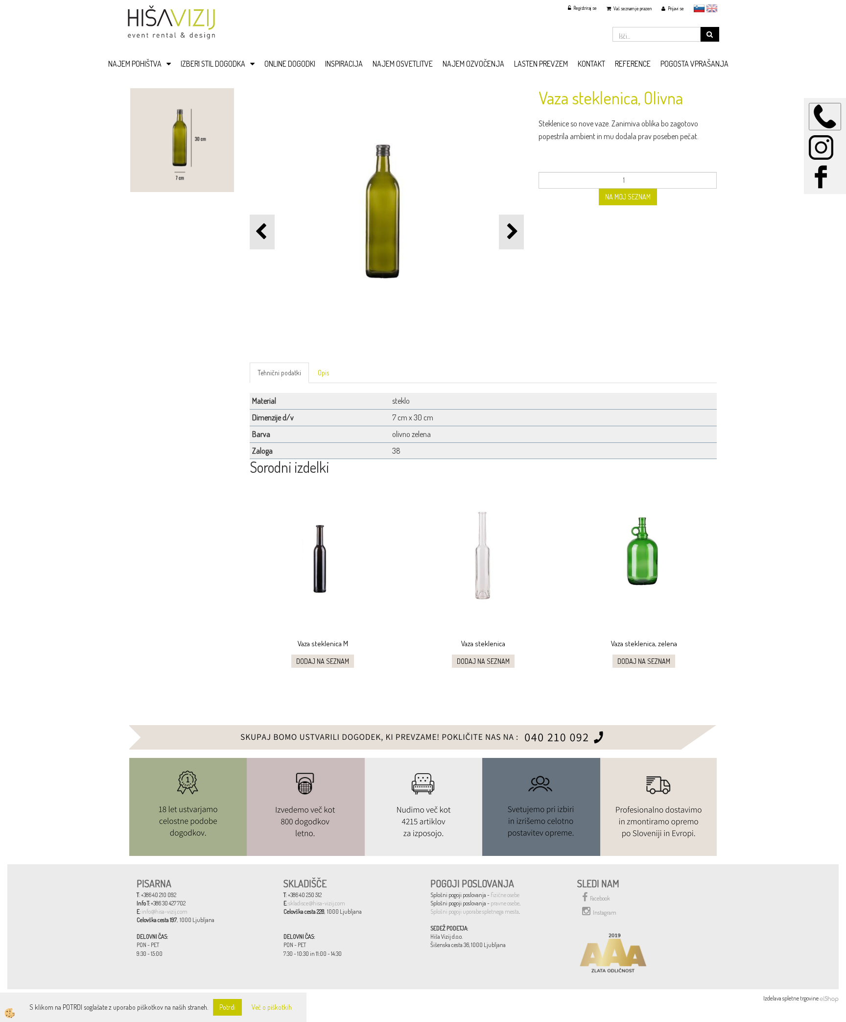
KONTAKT (591, 64)
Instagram (604, 912)
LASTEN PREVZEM (541, 64)
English (711, 8)
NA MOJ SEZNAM (628, 197)
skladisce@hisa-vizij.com (316, 903)
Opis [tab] (323, 372)
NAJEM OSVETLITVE (403, 64)
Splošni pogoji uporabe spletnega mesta (474, 911)
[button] (511, 232)
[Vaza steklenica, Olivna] (182, 139)
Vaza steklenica (483, 643)
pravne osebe (505, 903)
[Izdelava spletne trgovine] (829, 998)
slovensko (699, 8)
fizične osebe (505, 895)
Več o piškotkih (272, 1007)
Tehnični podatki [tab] (279, 372)
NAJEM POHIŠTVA (135, 64)
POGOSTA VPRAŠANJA (694, 64)
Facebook (600, 898)
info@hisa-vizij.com (164, 911)
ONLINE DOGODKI (289, 64)
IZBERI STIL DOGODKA (213, 64)
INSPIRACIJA (344, 64)
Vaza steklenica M (323, 643)
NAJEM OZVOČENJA (473, 64)
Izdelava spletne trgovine (791, 998)
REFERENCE (633, 64)
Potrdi (227, 1007)
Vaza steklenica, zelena (644, 643)
